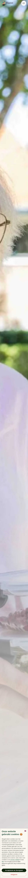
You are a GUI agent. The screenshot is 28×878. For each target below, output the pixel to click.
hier (3, 861)
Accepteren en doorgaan (14, 870)
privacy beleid (14, 860)
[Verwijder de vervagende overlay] (14, 439)
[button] (25, 834)
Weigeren (14, 874)
